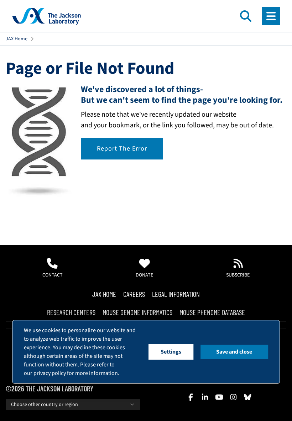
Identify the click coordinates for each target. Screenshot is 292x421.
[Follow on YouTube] (219, 397)
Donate (144, 275)
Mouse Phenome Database (212, 312)
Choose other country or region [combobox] (44, 404)
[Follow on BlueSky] (247, 397)
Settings (171, 352)
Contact (52, 275)
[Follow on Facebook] (190, 397)
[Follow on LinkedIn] (204, 397)
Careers (134, 294)
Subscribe (238, 275)
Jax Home (104, 294)
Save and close (234, 352)
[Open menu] (271, 16)
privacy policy (49, 373)
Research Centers (71, 312)
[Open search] (245, 16)
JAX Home (16, 38)
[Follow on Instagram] (233, 397)
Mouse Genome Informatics (137, 312)
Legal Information (176, 294)
